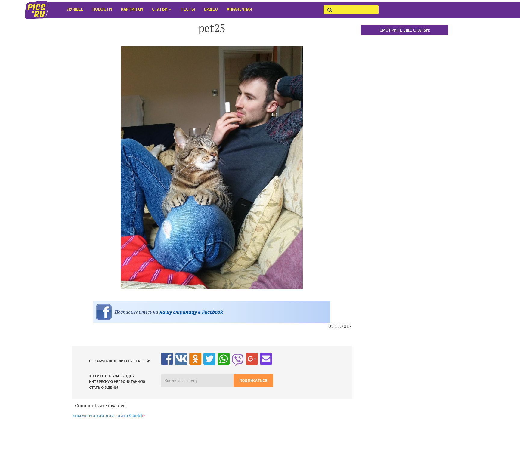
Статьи (162, 9)
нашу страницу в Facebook (191, 311)
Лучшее (75, 9)
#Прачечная (239, 9)
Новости (102, 9)
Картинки (132, 9)
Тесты (188, 9)
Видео (211, 9)
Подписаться (253, 380)
